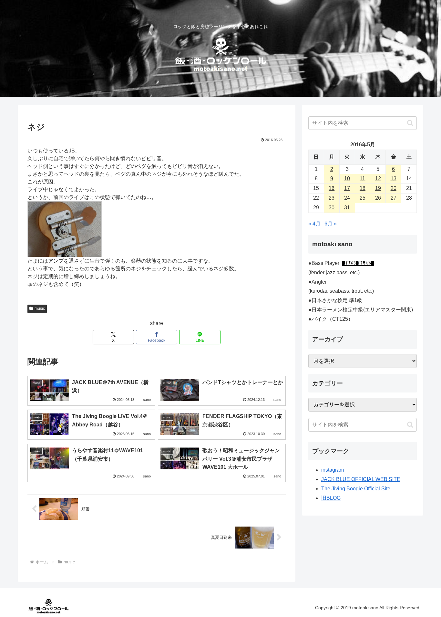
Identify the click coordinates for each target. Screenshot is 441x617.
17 (347, 188)
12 (378, 178)
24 (347, 198)
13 (393, 178)
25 (362, 198)
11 (362, 178)
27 (393, 198)
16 (331, 188)
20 (393, 188)
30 (331, 207)
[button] (410, 123)
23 (331, 198)
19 (378, 188)
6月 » (330, 223)
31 (347, 207)
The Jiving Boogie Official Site (355, 488)
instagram (332, 470)
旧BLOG (331, 498)
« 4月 (314, 223)
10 (347, 178)
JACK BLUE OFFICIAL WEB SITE (360, 479)
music (40, 308)
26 (378, 198)
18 (362, 188)
